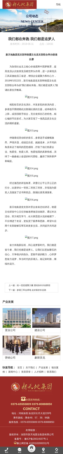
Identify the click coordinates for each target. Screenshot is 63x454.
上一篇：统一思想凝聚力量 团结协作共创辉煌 (29, 285)
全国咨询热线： (31, 402)
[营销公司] (17, 345)
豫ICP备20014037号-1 (36, 439)
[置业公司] (17, 318)
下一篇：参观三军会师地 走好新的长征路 (27, 290)
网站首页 (32, 26)
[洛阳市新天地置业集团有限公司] (19, 4)
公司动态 (42, 26)
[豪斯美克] (46, 345)
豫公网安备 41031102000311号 (33, 443)
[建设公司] (46, 318)
